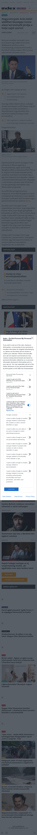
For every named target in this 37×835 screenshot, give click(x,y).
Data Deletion (6, 496)
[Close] (33, 339)
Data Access (18, 496)
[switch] (29, 380)
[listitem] (18, 375)
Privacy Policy (30, 496)
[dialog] (18, 417)
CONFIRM (11, 489)
